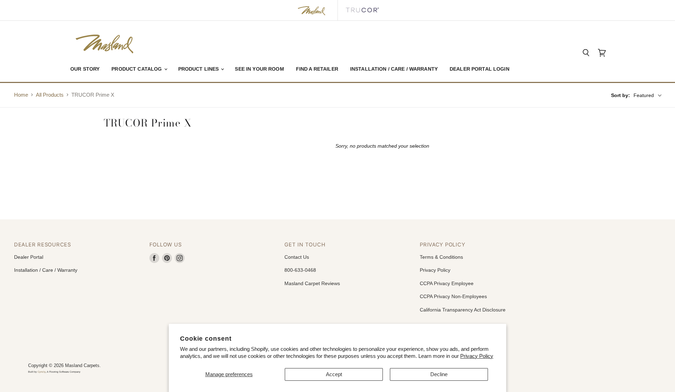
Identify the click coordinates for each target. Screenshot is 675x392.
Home (21, 95)
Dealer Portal (28, 257)
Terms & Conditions (441, 257)
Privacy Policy (476, 356)
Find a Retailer (317, 69)
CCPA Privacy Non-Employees (453, 296)
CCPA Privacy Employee (447, 283)
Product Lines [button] (199, 69)
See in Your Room (259, 69)
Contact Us (296, 257)
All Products (50, 95)
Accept (334, 374)
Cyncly (41, 372)
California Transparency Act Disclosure (463, 310)
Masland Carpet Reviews (312, 283)
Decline (439, 374)
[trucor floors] (362, 10)
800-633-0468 (300, 270)
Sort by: (620, 95)
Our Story (84, 69)
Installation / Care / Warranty (394, 69)
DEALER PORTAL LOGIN (479, 69)
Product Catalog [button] (137, 69)
